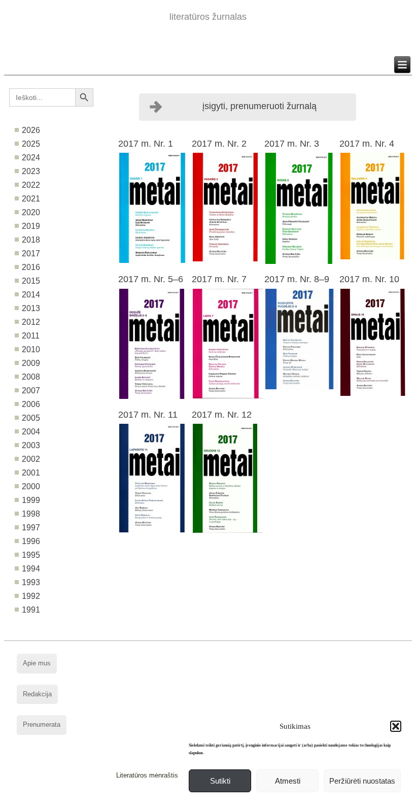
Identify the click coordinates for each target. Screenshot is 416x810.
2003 (31, 445)
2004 (31, 431)
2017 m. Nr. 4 (366, 144)
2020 (31, 212)
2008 (31, 377)
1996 (31, 541)
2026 (31, 130)
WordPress (169, 802)
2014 (31, 294)
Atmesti (287, 781)
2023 (31, 171)
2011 (31, 335)
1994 (31, 568)
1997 (31, 527)
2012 (31, 322)
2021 (31, 198)
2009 (31, 363)
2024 (31, 157)
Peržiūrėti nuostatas (362, 781)
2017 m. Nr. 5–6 (150, 279)
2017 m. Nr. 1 (145, 144)
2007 (31, 390)
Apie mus (37, 663)
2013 (31, 308)
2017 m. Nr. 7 (219, 279)
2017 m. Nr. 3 (291, 144)
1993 (31, 582)
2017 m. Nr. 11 (148, 415)
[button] (396, 726)
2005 (31, 418)
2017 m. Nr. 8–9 (296, 279)
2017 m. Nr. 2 (219, 144)
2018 (31, 239)
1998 (31, 514)
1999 (31, 500)
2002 (31, 459)
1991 (31, 609)
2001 (31, 472)
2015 (31, 281)
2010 (31, 349)
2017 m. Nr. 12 (222, 415)
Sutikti (220, 781)
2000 (31, 486)
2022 (31, 185)
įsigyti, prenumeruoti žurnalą (259, 106)
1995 (31, 555)
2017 (31, 253)
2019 (31, 226)
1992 (31, 596)
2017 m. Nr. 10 (369, 279)
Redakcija (37, 694)
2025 (31, 144)
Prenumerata (41, 724)
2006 (31, 404)
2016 (31, 267)
